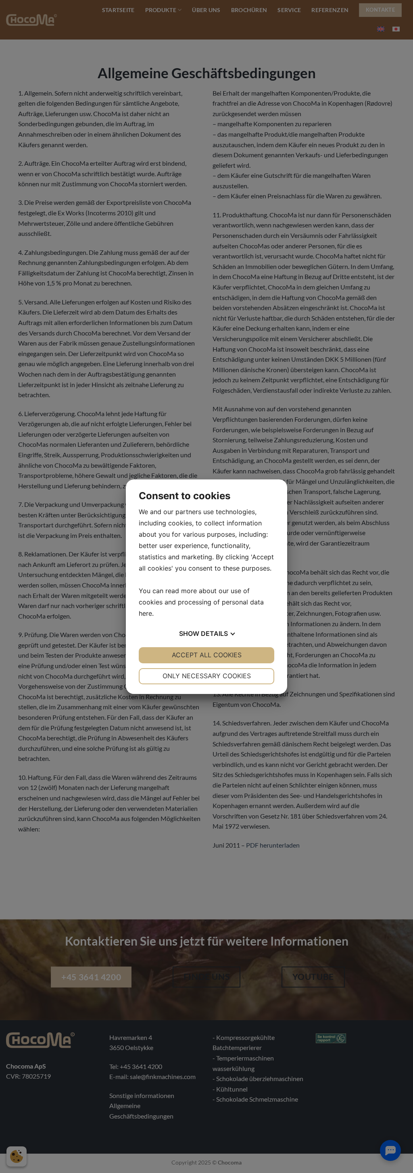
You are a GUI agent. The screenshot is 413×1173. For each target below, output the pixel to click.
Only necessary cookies (207, 676)
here (145, 613)
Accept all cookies (207, 655)
